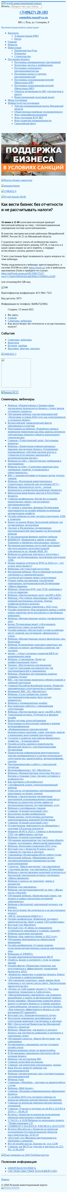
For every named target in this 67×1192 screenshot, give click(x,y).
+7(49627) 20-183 (33, 12)
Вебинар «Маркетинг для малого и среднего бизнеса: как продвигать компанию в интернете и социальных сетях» (35, 1032)
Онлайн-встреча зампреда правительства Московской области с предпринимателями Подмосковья (32, 746)
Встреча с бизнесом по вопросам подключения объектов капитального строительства (34, 1116)
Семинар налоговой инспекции (25, 1062)
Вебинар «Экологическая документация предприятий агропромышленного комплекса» (34, 798)
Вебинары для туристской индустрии (28, 568)
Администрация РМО (26, 36)
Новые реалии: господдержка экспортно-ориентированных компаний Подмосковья (31, 818)
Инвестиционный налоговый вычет (34, 97)
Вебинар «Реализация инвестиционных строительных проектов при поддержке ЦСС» (33, 483)
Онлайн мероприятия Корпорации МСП (30, 956)
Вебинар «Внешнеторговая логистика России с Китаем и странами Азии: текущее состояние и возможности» (34, 776)
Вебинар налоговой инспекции (25, 933)
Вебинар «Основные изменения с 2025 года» (33, 606)
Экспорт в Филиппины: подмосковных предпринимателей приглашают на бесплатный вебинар (34, 531)
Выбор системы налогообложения (27, 720)
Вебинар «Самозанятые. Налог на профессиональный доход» (26, 661)
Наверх (5, 1179)
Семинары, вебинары (20, 339)
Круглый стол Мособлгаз (22, 924)
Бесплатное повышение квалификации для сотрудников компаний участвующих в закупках (35, 1019)
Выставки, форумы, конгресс (24, 348)
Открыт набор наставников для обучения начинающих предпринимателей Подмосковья (34, 582)
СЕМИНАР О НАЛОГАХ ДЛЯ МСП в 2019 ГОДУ (36, 1126)
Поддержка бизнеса (19, 59)
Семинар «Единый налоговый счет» (28, 811)
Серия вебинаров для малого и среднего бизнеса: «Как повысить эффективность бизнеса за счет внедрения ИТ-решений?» (35, 1009)
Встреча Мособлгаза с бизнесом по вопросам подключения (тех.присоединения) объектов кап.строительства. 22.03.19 (33, 1132)
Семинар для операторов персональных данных (34, 1064)
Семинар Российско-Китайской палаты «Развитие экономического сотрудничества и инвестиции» (35, 687)
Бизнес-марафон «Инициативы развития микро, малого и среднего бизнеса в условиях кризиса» (34, 1002)
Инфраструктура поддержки (23, 103)
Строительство (22, 56)
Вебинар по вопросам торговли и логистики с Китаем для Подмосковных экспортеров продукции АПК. (37, 557)
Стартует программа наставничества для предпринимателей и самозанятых (30, 669)
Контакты (13, 33)
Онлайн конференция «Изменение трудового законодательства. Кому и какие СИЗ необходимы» (36, 920)
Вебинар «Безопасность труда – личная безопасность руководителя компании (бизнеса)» (35, 488)
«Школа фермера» (18, 586)
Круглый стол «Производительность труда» (32, 1015)
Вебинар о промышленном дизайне (27, 703)
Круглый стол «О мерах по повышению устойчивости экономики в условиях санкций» (34, 929)
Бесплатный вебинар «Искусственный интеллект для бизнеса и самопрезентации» (35, 573)
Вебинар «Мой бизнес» (21, 1088)
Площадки (20, 53)
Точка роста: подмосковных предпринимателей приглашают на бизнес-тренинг (34, 792)
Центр (17, 38)
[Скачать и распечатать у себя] (33, 174)
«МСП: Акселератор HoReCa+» (25, 916)
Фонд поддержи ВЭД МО (28, 117)
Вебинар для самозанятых (22, 886)
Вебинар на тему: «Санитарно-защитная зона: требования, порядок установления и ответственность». (33, 469)
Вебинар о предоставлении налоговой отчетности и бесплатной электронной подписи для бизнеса (37, 874)
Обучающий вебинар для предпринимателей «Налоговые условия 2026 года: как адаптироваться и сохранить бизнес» (36, 417)
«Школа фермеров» (18, 878)
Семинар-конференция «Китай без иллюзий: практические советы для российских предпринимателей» (32, 501)
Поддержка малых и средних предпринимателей (30, 75)
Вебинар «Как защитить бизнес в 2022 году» (33, 936)
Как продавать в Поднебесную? (25, 781)
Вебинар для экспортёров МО (24, 1059)
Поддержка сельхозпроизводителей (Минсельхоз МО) (34, 87)
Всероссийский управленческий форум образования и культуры (30, 424)
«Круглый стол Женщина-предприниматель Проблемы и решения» (32, 1139)
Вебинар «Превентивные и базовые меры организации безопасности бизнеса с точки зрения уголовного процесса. (36, 408)
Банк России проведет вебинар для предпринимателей (27, 1069)
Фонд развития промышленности (33, 120)
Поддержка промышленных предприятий (37, 62)
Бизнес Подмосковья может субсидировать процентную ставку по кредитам (31, 626)
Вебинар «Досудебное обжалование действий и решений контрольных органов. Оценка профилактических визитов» (34, 601)
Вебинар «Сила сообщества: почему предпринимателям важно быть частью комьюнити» (29, 697)
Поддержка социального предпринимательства (28, 69)
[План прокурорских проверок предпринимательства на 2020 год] (25, 1155)
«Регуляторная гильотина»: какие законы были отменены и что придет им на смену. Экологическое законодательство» (37, 983)
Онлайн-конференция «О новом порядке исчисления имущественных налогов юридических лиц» (36, 948)
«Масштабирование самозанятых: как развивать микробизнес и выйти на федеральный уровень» (35, 996)
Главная (12, 41)
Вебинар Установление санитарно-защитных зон (35, 644)
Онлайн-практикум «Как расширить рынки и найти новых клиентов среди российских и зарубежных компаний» (37, 612)
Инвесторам (14, 47)
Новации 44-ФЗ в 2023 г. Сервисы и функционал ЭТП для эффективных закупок (35, 833)
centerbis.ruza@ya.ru (33, 17)
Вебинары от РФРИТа (20, 954)
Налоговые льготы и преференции (33, 65)
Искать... (6, 6)
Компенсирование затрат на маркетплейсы (31, 1050)
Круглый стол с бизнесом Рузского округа (31, 849)
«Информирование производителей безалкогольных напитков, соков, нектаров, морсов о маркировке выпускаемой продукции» (36, 732)
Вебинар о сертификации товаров (27, 808)
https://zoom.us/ (37, 267)
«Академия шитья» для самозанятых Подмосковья (35, 869)
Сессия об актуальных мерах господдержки (32, 577)
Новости (12, 44)
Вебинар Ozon (16, 1079)
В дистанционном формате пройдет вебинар (32, 536)
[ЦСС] (9, 392)
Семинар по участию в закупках (26, 851)
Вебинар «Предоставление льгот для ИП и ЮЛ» (34, 595)
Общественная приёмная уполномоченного (38, 111)
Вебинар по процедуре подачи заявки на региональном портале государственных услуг (34, 804)
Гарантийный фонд (25, 123)
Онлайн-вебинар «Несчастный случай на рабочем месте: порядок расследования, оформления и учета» (35, 633)
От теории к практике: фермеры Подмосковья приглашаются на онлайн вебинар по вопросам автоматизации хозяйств (34, 510)
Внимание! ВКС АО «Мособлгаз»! (27, 691)
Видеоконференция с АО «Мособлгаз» (29, 770)
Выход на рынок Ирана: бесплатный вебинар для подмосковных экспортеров (35, 523)
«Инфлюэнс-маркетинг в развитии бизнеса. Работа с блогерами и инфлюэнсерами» (36, 976)
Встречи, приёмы (17, 345)
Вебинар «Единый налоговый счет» (28, 837)
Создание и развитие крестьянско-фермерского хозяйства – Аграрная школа (34, 739)
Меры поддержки (17, 100)
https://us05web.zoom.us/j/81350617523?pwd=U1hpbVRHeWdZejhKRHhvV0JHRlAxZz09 (28, 275)
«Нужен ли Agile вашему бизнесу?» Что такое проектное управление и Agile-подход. (33, 990)
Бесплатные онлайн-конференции (27, 813)
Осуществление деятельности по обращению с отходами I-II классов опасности (34, 827)
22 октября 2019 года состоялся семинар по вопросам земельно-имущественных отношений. (35, 1098)
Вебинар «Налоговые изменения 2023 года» (32, 846)
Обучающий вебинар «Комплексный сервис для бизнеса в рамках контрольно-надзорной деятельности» (34, 898)
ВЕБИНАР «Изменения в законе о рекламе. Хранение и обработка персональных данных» (34, 541)
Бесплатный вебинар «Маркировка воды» (31, 857)
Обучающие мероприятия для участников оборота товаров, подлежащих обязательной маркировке (35, 841)
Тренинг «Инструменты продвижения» (30, 665)
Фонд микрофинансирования (30, 114)
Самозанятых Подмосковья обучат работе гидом (34, 854)
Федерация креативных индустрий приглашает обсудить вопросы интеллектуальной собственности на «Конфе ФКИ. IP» (34, 548)
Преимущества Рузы (25, 50)
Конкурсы (13, 342)
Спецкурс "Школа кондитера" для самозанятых (34, 866)
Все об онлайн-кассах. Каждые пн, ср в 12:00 (33, 1143)
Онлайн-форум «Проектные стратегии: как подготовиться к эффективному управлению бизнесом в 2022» (33, 968)
